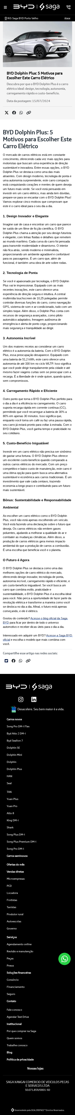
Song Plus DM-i (16, 834)
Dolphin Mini (14, 755)
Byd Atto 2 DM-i (16, 733)
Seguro (11, 994)
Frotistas (12, 900)
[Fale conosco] (64, 959)
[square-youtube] (59, 699)
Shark (10, 827)
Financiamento (16, 987)
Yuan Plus (12, 799)
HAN (9, 776)
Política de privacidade (20, 1059)
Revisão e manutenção (20, 951)
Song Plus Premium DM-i (21, 841)
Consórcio (13, 979)
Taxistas (11, 907)
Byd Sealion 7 (15, 740)
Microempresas (16, 878)
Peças (10, 958)
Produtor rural (15, 914)
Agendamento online (19, 944)
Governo (12, 928)
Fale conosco (14, 1009)
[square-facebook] (46, 699)
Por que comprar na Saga (21, 1031)
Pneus (10, 965)
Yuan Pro (12, 806)
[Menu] (5, 7)
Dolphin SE (13, 747)
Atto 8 (10, 813)
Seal (9, 783)
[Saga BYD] (36, 6)
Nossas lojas (35, 1068)
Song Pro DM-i (15, 848)
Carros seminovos (17, 856)
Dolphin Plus (14, 769)
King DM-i (13, 820)
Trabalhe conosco (17, 1045)
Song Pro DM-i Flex (18, 726)
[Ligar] (68, 7)
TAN (9, 792)
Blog (9, 1052)
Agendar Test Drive (18, 1017)
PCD (9, 886)
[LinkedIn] (33, 699)
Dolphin (11, 762)
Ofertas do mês (15, 864)
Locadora (12, 893)
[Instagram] (19, 699)
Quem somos (14, 1038)
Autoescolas (14, 921)
